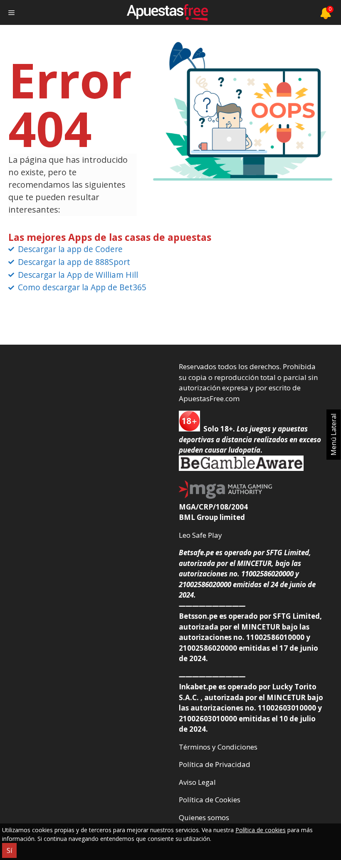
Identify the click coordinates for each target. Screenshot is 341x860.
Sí (9, 850)
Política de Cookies (209, 799)
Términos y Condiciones (218, 747)
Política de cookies (260, 830)
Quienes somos (204, 817)
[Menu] (11, 12)
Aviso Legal (197, 782)
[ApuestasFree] (167, 12)
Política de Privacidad (214, 764)
